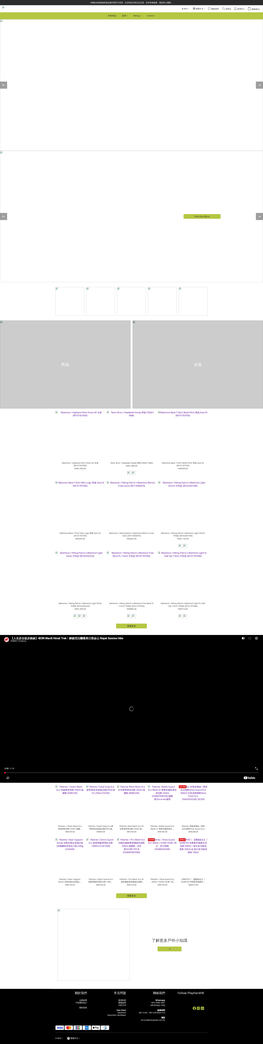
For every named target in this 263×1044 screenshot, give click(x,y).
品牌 (124, 15)
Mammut (122, 1012)
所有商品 (112, 15)
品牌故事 (83, 1000)
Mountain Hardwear (117, 1015)
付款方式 (122, 1005)
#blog (137, 15)
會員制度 (122, 1000)
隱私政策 (83, 1007)
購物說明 (122, 1002)
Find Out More (202, 216)
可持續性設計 (81, 1002)
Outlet (150, 15)
